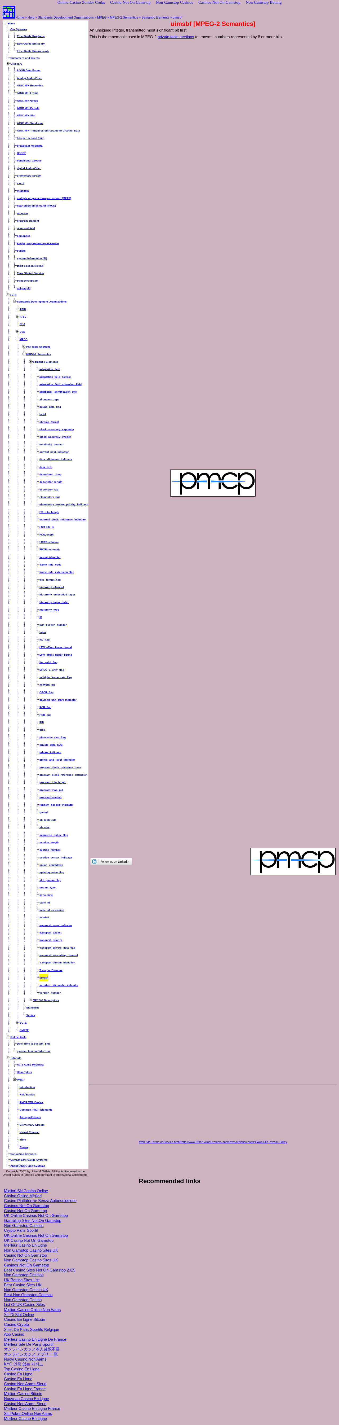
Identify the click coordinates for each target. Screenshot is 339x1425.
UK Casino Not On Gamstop (28, 1240)
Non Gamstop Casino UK (26, 1290)
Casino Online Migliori (23, 1196)
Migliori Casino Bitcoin (23, 1394)
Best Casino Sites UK (23, 1285)
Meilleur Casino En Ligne (25, 1245)
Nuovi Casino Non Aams (25, 1359)
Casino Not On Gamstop (25, 1211)
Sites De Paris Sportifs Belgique (31, 1329)
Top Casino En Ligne (21, 1369)
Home (19, 17)
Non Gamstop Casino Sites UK (31, 1250)
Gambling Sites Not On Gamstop (32, 1220)
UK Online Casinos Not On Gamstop (36, 1215)
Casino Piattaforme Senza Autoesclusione (40, 1201)
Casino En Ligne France (25, 1389)
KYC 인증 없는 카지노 (23, 1364)
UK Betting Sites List (21, 1280)
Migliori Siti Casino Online (26, 1191)
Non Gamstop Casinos (24, 1226)
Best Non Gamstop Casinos (28, 1295)
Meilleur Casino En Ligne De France (35, 1339)
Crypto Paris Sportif (21, 1230)
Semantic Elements (155, 17)
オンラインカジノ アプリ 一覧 (31, 1354)
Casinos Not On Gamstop (26, 1206)
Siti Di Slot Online (19, 1315)
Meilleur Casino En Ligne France (32, 1408)
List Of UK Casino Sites (24, 1305)
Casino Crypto (16, 1324)
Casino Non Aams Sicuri (25, 1384)
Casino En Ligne (18, 1374)
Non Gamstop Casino (23, 1300)
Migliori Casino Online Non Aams (32, 1310)
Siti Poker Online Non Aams (28, 1413)
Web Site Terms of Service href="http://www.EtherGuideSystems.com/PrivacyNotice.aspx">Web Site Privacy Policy (213, 1141)
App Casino (14, 1334)
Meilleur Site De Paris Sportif (28, 1344)
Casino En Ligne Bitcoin (24, 1319)
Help (31, 17)
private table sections (176, 37)
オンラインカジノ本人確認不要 (32, 1349)
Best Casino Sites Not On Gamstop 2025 (39, 1270)
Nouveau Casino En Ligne (26, 1399)
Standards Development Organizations (66, 17)
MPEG (101, 17)
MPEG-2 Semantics (124, 17)
